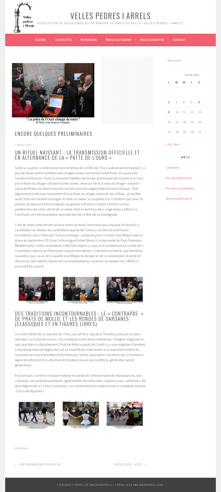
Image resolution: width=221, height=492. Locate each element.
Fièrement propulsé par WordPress (84, 484)
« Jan (169, 144)
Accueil (40, 40)
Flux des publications (179, 178)
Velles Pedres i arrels (110, 15)
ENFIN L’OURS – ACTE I (128, 464)
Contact (179, 40)
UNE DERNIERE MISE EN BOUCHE (40, 464)
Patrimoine (89, 40)
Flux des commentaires (180, 188)
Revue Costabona (118, 40)
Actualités (63, 40)
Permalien (21, 448)
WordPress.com (151, 484)
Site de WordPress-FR (179, 199)
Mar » (177, 144)
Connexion (172, 167)
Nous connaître (152, 40)
